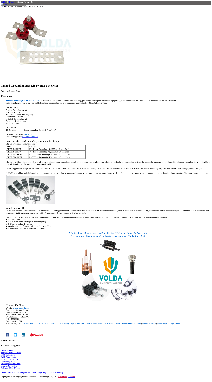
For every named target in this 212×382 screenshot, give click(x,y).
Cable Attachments (8, 357)
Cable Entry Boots (8, 361)
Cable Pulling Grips (8, 355)
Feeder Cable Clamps (9, 359)
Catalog (38, 372)
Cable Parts (62, 377)
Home (11, 2)
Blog (61, 372)
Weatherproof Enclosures (10, 364)
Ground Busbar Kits (9, 366)
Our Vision (31, 372)
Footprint (23, 372)
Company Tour (47, 372)
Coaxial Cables (7, 350)
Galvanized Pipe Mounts (10, 368)
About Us (16, 372)
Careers (56, 372)
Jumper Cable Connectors (11, 353)
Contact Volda (6, 372)
